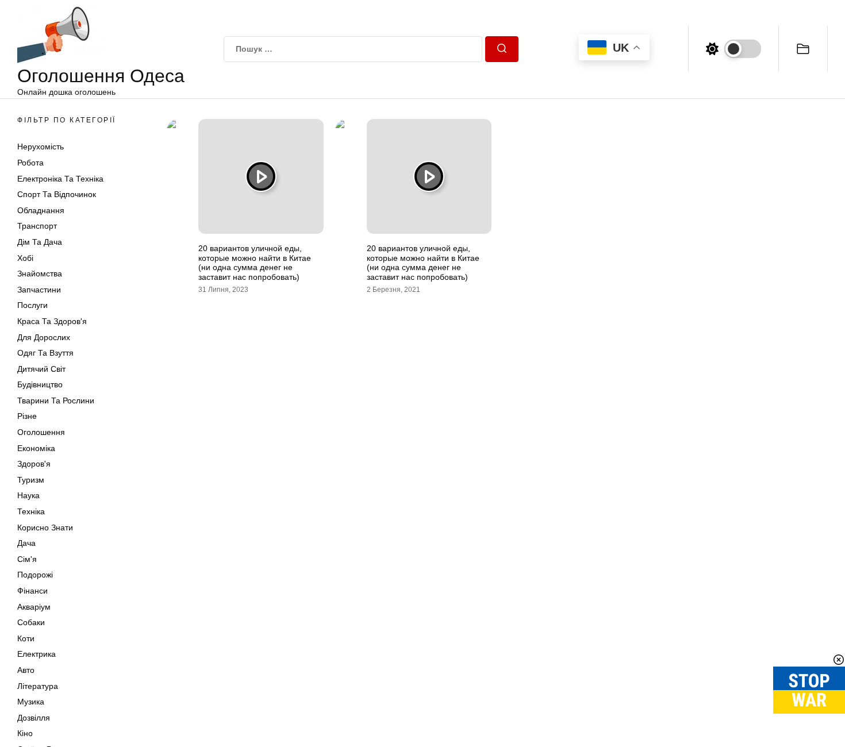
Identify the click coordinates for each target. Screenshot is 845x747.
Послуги (32, 305)
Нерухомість (40, 146)
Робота (30, 162)
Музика (30, 701)
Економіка (36, 448)
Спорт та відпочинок (56, 194)
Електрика (36, 654)
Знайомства (39, 273)
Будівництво (40, 384)
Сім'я (27, 559)
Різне (27, 416)
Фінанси (32, 590)
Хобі (25, 258)
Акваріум (34, 606)
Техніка (31, 511)
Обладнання (40, 210)
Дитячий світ (41, 369)
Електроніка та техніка (60, 178)
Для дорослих (43, 337)
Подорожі (35, 574)
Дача (26, 543)
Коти (25, 638)
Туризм (30, 479)
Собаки (31, 622)
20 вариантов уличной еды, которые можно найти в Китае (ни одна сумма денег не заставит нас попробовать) (254, 263)
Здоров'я (34, 463)
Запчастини (39, 289)
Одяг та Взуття (45, 352)
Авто (25, 670)
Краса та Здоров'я (52, 321)
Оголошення (41, 432)
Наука (28, 495)
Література (37, 686)
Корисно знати (45, 527)
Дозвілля (33, 717)
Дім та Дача (39, 242)
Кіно (25, 733)
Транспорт (37, 225)
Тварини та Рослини (55, 400)
